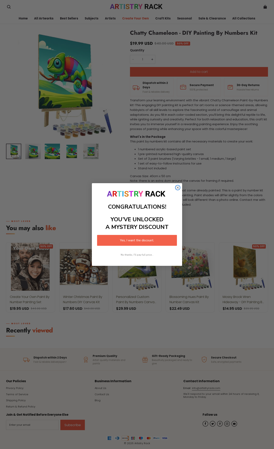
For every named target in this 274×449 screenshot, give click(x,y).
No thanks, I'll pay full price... (137, 254)
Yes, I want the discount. (137, 240)
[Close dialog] (177, 187)
